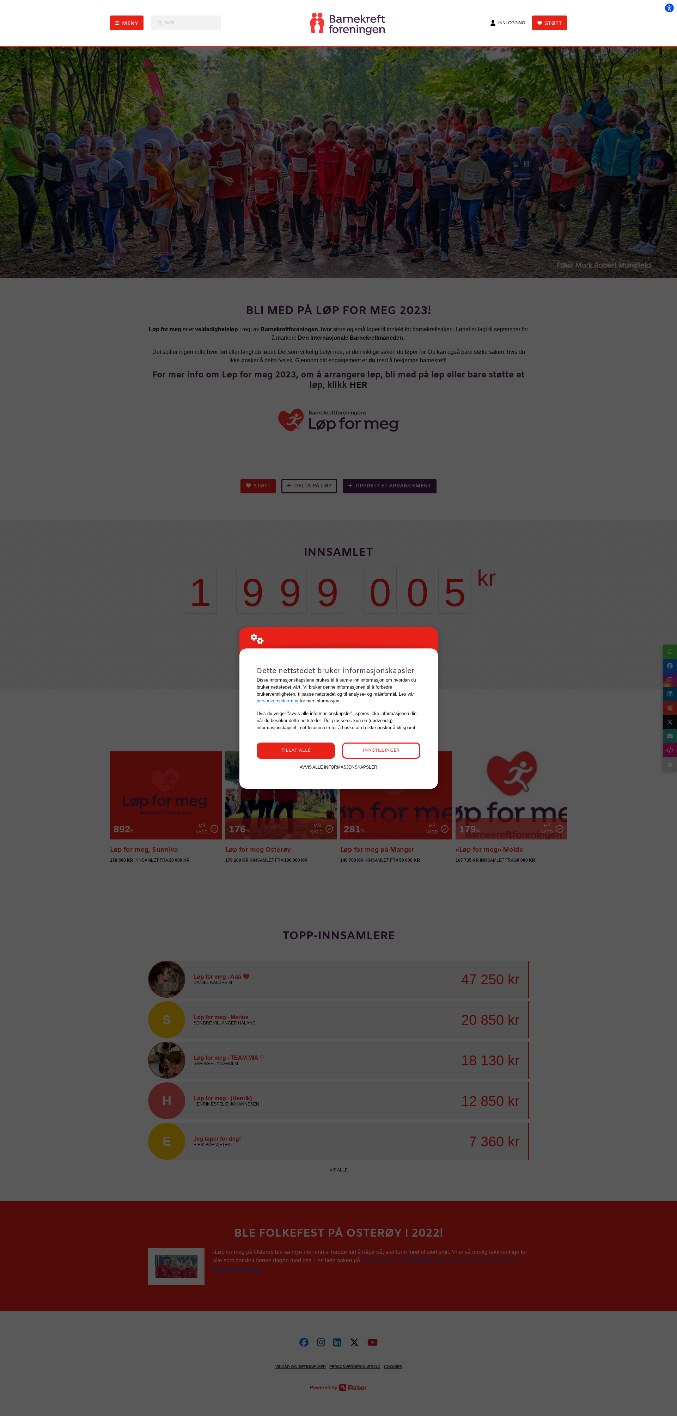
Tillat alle (296, 750)
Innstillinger (381, 750)
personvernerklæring (277, 700)
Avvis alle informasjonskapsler (338, 767)
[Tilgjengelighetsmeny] (669, 8)
